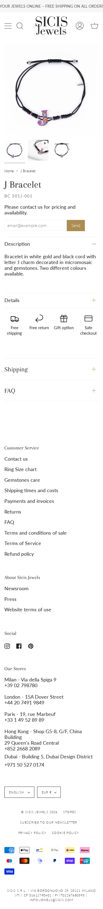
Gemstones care (22, 480)
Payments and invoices (29, 501)
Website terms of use (27, 609)
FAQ (9, 390)
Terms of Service (22, 543)
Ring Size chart (20, 469)
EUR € (47, 792)
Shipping (16, 369)
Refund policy (19, 554)
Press (10, 599)
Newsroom (16, 588)
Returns (12, 512)
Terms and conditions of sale (35, 533)
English (17, 792)
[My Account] (80, 25)
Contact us (16, 459)
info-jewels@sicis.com (52, 900)
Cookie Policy (65, 833)
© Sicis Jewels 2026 (39, 812)
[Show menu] (8, 26)
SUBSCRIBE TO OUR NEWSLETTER (48, 822)
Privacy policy (32, 833)
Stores (69, 812)
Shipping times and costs (31, 490)
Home (9, 171)
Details (12, 300)
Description (17, 244)
